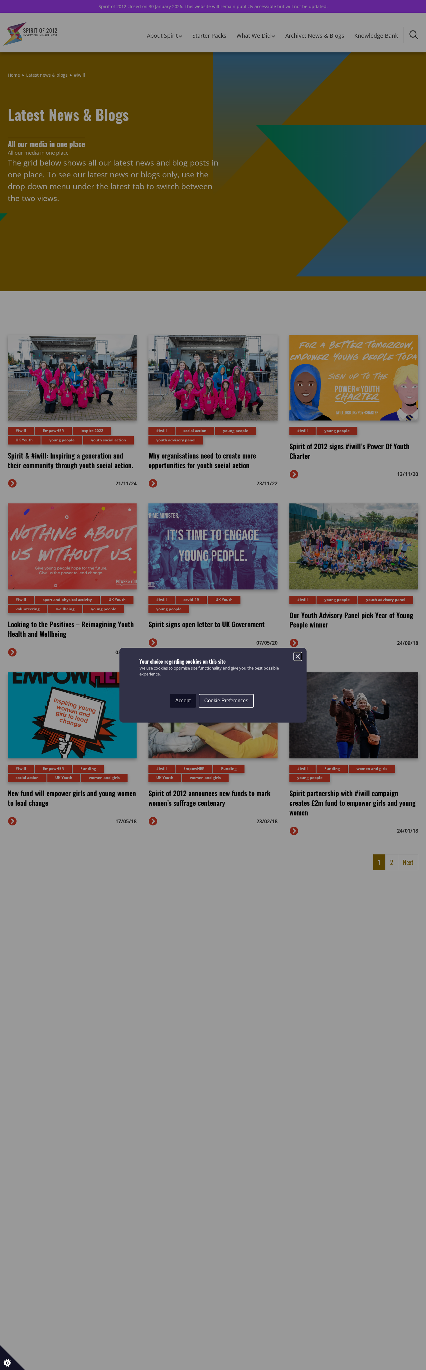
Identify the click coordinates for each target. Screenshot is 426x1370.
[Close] (298, 656)
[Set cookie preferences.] (12, 1357)
